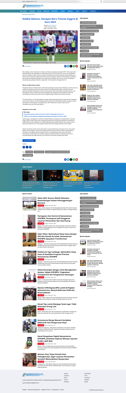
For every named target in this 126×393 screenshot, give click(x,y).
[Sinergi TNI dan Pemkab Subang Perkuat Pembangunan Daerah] (73, 175)
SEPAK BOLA (31, 14)
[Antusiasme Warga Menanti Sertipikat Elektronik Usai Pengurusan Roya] (29, 326)
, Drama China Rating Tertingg (89, 31)
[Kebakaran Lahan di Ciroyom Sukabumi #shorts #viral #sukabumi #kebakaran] (53, 175)
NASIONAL (32, 11)
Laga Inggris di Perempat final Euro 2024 (57, 152)
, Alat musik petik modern (88, 22)
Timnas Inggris (28, 155)
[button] (25, 11)
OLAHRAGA (93, 11)
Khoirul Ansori (52, 25)
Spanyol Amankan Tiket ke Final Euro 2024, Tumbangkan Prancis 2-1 (44, 114)
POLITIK (39, 11)
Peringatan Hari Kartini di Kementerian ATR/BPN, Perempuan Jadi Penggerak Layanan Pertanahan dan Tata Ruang (94, 76)
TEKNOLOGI (46, 11)
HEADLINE (40, 205)
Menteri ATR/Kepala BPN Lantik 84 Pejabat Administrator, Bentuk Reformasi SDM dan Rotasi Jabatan (56, 290)
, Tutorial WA (84, 51)
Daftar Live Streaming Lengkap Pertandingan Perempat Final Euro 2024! (45, 116)
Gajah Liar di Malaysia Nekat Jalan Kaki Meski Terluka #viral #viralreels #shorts (31, 183)
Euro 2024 (29, 152)
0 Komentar (27, 66)
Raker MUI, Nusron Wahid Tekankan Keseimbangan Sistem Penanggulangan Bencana (95, 66)
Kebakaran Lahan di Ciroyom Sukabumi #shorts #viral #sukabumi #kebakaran (51, 183)
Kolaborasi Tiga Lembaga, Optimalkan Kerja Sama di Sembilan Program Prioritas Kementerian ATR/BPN (94, 97)
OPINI (77, 11)
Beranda (24, 14)
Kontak (62, 389)
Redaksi (24, 389)
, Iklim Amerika (85, 37)
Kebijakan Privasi (45, 389)
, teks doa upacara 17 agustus (89, 47)
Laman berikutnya (28, 140)
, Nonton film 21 (85, 44)
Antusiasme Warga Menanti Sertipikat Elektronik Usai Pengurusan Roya (54, 321)
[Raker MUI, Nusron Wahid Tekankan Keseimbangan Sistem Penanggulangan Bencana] (83, 67)
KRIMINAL (70, 11)
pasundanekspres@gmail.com (30, 383)
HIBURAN (84, 11)
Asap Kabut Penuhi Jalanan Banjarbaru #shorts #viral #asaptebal (92, 183)
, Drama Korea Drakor (87, 34)
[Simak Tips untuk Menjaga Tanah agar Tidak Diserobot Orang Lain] (29, 310)
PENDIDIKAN (54, 11)
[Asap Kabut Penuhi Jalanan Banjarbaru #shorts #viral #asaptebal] (94, 175)
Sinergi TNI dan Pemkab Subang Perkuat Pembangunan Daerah (73, 183)
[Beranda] (21, 11)
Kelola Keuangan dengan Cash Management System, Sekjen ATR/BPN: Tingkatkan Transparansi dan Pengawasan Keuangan (94, 108)
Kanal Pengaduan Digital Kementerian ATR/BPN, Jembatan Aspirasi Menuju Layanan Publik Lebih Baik (57, 338)
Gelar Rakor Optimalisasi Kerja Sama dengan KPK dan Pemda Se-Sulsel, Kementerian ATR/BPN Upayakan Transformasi (95, 87)
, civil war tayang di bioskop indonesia (88, 26)
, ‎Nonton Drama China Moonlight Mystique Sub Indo (90, 55)
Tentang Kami (55, 389)
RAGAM (63, 11)
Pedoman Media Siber (34, 389)
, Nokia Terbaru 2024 (86, 41)
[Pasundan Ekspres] (33, 6)
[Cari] (101, 1)
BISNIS (65, 377)
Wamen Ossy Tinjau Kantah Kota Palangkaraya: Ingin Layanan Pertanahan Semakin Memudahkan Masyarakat (56, 356)
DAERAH (24, 11)
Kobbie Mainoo (39, 152)
